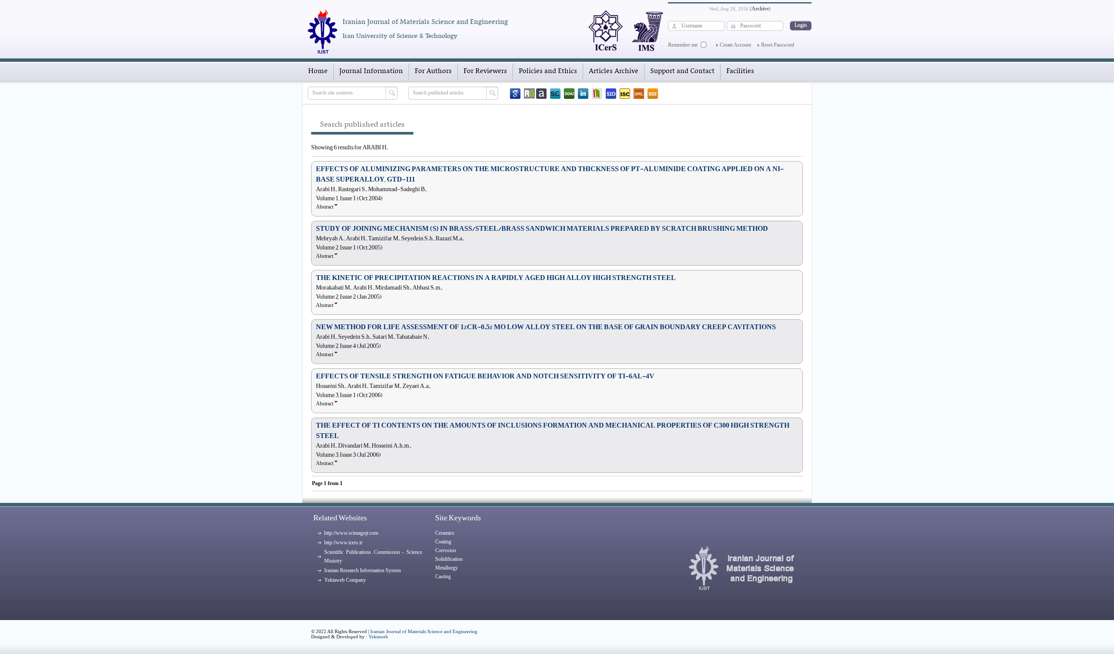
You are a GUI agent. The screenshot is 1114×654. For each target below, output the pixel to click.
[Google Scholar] (515, 93)
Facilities (740, 71)
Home (318, 71)
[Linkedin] (583, 93)
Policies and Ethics (548, 71)
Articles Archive (613, 71)
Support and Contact (682, 71)
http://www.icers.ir (343, 542)
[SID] (611, 93)
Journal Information (371, 71)
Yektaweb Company (345, 580)
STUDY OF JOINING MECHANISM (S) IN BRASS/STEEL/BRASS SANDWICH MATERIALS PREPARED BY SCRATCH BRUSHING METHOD (542, 229)
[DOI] (653, 93)
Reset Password (777, 45)
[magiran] (597, 93)
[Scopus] (555, 93)
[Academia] (541, 93)
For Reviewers (485, 71)
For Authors (433, 71)
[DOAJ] (569, 93)
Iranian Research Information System (362, 570)
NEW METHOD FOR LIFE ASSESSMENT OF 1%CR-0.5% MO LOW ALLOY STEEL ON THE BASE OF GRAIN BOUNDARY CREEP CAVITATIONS (546, 327)
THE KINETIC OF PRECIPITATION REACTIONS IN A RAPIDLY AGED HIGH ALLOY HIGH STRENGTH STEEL (496, 278)
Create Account (735, 45)
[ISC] (625, 93)
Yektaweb (378, 636)
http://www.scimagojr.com (351, 533)
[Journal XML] (639, 93)
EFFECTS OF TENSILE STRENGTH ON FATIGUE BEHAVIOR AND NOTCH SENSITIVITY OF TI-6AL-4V (485, 376)
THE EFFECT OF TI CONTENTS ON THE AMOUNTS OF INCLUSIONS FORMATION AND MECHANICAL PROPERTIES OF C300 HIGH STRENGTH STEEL (552, 430)
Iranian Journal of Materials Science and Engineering (423, 631)
